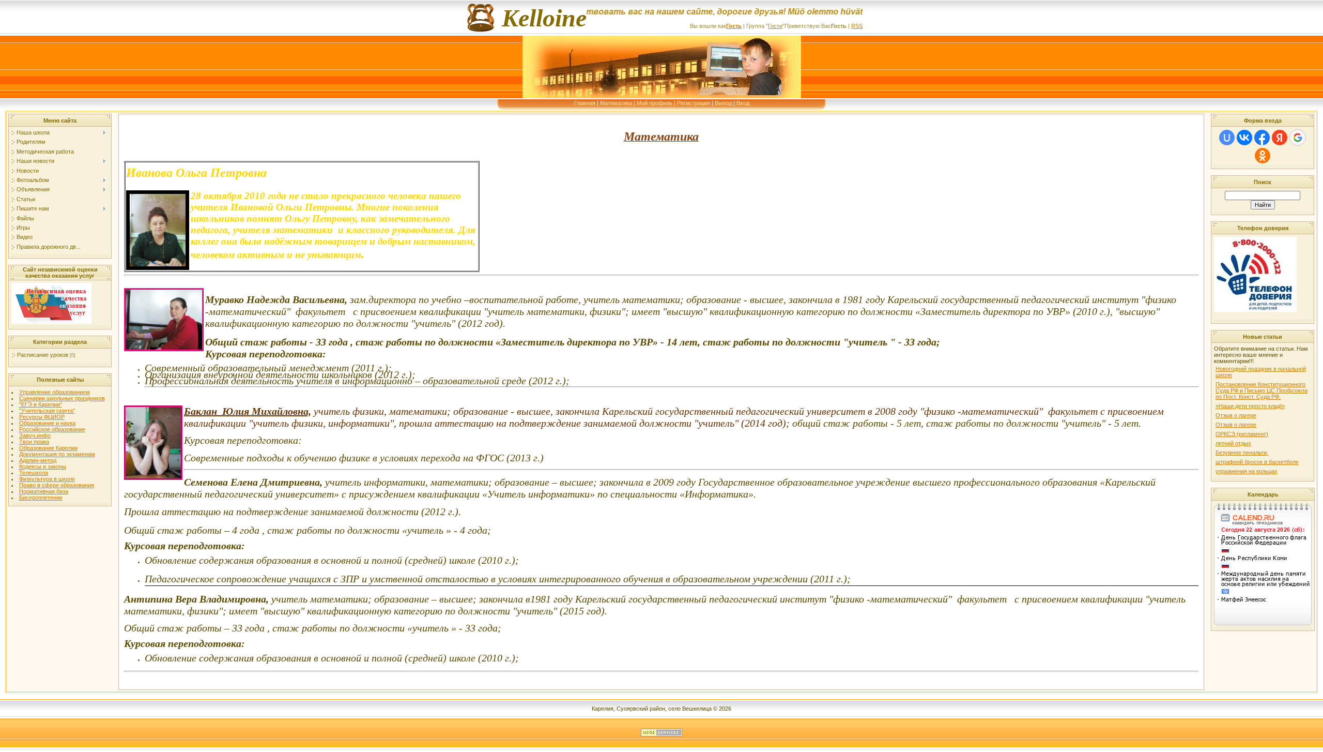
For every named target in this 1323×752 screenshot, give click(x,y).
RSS (857, 26)
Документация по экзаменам (57, 454)
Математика (616, 103)
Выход (723, 103)
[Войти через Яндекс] (1279, 137)
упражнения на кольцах (1247, 471)
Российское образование (52, 429)
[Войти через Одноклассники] (1262, 155)
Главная (584, 103)
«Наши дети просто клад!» (1250, 406)
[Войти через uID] (1227, 137)
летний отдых (1233, 443)
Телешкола (33, 473)
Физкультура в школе (47, 479)
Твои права (34, 442)
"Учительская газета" (47, 411)
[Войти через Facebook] (1262, 137)
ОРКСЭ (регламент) (1242, 434)
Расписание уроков (42, 355)
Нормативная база (43, 491)
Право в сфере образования (56, 485)
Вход (742, 103)
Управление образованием (54, 392)
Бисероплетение (41, 497)
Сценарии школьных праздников (62, 398)
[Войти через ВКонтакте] (1244, 137)
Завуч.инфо (35, 435)
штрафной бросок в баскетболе (1257, 462)
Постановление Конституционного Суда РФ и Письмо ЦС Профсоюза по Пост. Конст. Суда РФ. (1261, 390)
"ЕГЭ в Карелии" (40, 404)
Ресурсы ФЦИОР (42, 417)
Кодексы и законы (42, 466)
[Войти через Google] (1297, 137)
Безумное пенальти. (1242, 452)
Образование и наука (47, 423)
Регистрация (693, 103)
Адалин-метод (37, 460)
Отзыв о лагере (1236, 415)
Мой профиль (654, 103)
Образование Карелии (48, 448)
